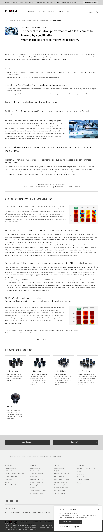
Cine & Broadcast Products (62, 479)
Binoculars (9, 479)
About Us (80, 465)
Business (12, 20)
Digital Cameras (11, 470)
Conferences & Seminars (36, 493)
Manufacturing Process (61, 485)
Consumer (8, 465)
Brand (79, 471)
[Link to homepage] (11, 12)
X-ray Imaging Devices (37, 473)
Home (6, 20)
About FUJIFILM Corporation (86, 468)
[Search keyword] (97, 12)
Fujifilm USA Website (90, 2)
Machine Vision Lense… (33, 20)
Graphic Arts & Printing (61, 473)
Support (7, 482)
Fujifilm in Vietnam (83, 479)
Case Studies (44, 20)
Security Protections (60, 482)
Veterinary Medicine (36, 485)
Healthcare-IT (34, 470)
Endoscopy (33, 476)
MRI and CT (34, 487)
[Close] (98, 509)
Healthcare (33, 465)
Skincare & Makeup (12, 476)
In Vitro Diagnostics (36, 482)
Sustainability (81, 474)
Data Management (60, 490)
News (79, 483)
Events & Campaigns (11, 485)
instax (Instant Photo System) (15, 473)
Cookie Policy (42, 527)
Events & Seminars (59, 493)
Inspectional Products (61, 487)
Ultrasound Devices (36, 479)
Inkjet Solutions (59, 470)
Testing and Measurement (38, 490)
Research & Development (85, 477)
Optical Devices (21, 20)
